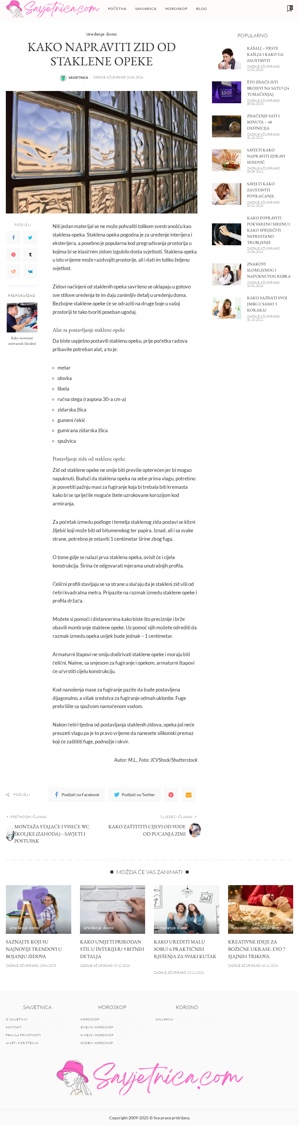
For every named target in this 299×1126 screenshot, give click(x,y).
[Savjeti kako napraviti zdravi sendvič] (226, 160)
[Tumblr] (30, 255)
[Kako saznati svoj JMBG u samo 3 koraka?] (226, 308)
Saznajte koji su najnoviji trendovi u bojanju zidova (34, 948)
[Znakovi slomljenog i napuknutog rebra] (226, 274)
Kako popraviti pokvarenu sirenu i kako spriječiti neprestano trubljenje (268, 230)
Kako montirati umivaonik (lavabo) (22, 340)
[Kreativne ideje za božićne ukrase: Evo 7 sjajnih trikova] (260, 909)
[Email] (188, 794)
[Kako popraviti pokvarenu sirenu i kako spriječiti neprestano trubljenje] (226, 234)
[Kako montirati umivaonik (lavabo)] (22, 317)
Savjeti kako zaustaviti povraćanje (261, 190)
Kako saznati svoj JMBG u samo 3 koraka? (267, 304)
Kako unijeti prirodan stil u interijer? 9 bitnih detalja (112, 948)
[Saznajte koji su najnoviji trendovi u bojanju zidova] (38, 909)
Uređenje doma (101, 34)
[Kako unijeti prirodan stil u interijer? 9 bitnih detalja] (112, 909)
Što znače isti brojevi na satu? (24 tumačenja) (268, 88)
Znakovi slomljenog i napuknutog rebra (269, 270)
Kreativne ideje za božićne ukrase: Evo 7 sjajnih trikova (256, 948)
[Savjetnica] (52, 8)
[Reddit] (13, 272)
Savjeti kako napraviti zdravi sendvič (266, 156)
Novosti (239, 927)
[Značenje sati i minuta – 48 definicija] (226, 126)
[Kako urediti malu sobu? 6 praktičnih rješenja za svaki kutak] (186, 909)
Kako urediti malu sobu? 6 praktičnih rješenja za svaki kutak (185, 948)
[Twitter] (30, 238)
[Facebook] (13, 238)
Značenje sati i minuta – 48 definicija (263, 122)
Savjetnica (78, 77)
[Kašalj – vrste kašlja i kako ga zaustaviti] (226, 58)
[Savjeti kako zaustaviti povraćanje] (226, 194)
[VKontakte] (30, 272)
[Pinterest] (13, 255)
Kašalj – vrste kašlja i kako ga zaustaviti (265, 54)
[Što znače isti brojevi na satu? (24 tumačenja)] (226, 92)
